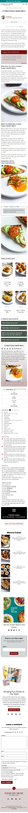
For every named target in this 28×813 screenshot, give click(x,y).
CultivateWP (14, 808)
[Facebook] (12, 714)
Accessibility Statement (12, 807)
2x (12, 410)
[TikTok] (19, 714)
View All (23, 63)
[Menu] (26, 4)
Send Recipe (14, 653)
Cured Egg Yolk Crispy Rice (7, 284)
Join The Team (19, 807)
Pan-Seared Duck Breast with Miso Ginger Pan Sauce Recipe (19, 583)
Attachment (4, 765)
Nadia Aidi (9, 16)
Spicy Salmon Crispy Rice (21, 311)
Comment (3, 735)
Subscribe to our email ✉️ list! (9, 779)
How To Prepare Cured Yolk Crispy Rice (12, 57)
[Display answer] (25, 322)
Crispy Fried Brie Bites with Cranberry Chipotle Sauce (19, 553)
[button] (2, 348)
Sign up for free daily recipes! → (14, 1)
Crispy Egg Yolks (7, 311)
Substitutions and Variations (10, 59)
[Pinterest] (16, 714)
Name (2, 751)
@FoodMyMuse (10, 517)
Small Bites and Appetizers (14, 523)
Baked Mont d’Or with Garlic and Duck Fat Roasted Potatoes (19, 539)
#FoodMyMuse (21, 517)
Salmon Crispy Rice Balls (20, 284)
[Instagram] (8, 714)
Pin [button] (13, 383)
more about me (14, 709)
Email (5, 646)
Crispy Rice (19, 45)
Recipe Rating (8, 732)
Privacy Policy (4, 807)
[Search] (23, 4)
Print (22, 383)
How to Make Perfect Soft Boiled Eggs (19, 567)
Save (5, 383)
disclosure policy (21, 26)
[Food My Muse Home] (7, 4)
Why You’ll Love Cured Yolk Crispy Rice (13, 56)
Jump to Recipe (14, 22)
